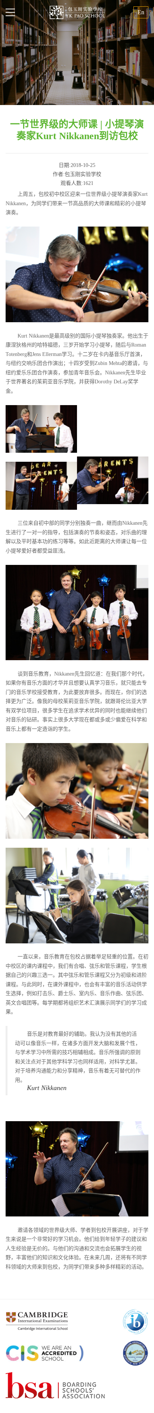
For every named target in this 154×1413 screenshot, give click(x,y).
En (141, 12)
